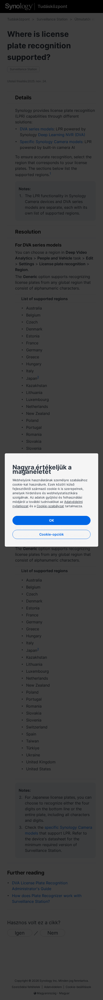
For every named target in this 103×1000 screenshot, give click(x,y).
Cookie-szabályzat (50, 506)
